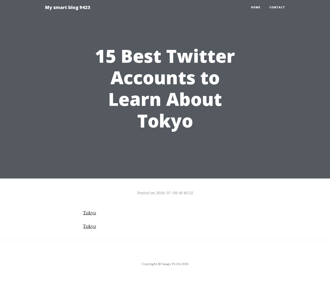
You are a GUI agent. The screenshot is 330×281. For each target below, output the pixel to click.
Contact (277, 7)
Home (255, 7)
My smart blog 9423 (67, 7)
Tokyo (89, 212)
